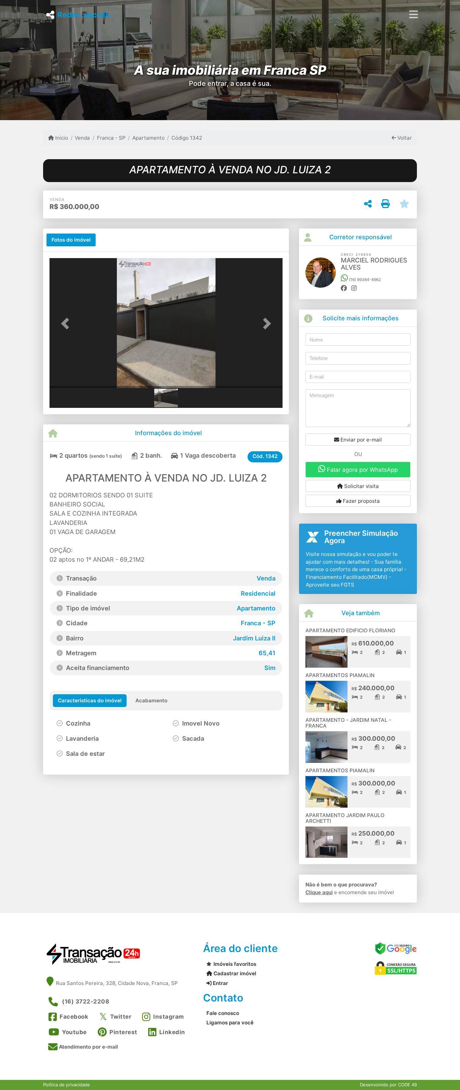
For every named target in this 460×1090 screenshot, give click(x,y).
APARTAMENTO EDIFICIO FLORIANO (350, 630)
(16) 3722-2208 (85, 1001)
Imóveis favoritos (234, 964)
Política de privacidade (66, 1084)
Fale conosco (222, 1013)
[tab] (71, 240)
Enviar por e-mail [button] (360, 439)
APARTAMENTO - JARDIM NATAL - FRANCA (348, 723)
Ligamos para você (230, 1022)
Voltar (404, 138)
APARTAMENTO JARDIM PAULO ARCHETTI (345, 818)
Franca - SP (111, 138)
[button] (67, 323)
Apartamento (148, 138)
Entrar (219, 983)
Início (61, 138)
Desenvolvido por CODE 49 (388, 1084)
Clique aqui (319, 892)
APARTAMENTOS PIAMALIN (339, 675)
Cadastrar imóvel (234, 973)
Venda (82, 138)
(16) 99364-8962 (364, 279)
